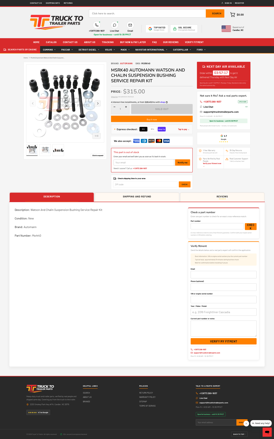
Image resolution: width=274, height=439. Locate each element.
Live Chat (208, 106)
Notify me (183, 162)
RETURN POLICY (146, 393)
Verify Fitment (194, 42)
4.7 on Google (38, 412)
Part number (196, 221)
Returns (68, 3)
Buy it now (152, 119)
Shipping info (53, 3)
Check (185, 184)
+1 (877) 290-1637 (140, 168)
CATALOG (51, 42)
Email (193, 269)
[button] (237, 14)
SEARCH (86, 393)
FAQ (154, 42)
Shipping (114, 97)
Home (26, 58)
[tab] (52, 197)
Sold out (162, 109)
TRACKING (108, 42)
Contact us (36, 3)
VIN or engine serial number (202, 294)
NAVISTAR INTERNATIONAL (150, 49)
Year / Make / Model (199, 306)
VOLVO (108, 49)
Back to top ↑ (239, 434)
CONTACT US (70, 42)
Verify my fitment (223, 341)
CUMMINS (48, 49)
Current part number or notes (202, 318)
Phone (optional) (197, 281)
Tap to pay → (184, 129)
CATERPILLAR (180, 49)
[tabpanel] (137, 284)
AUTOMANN (126, 63)
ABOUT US (90, 42)
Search (216, 13)
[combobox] (156, 13)
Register (239, 3)
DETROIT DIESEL (87, 49)
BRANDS (86, 401)
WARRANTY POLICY (147, 397)
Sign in (228, 3)
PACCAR (65, 49)
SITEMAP (143, 401)
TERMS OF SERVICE (147, 406)
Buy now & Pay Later (133, 42)
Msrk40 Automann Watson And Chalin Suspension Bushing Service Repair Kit (48, 58)
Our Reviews (171, 42)
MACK (124, 49)
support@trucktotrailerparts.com (221, 111)
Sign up (242, 422)
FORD (200, 49)
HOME (36, 42)
